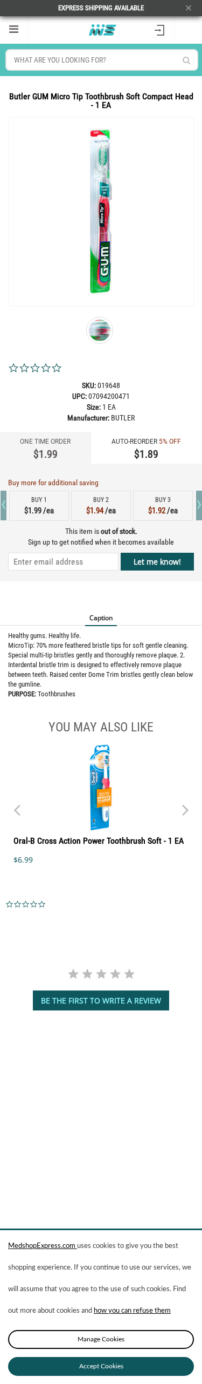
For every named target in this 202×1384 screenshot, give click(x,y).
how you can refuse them (132, 1310)
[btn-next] (16, 804)
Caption (101, 617)
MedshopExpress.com (42, 1246)
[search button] (186, 60)
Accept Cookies (101, 1366)
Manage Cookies (101, 1339)
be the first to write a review (101, 1000)
